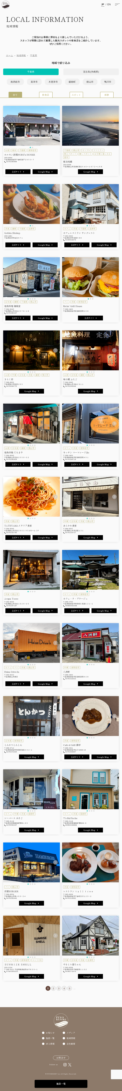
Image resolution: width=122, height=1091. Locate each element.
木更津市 (53, 82)
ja (102, 4)
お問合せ (61, 1057)
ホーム (9, 55)
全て (15, 95)
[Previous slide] (7, 126)
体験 (106, 95)
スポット (76, 95)
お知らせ (50, 1032)
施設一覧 (61, 1083)
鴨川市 (107, 82)
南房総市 (15, 82)
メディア (71, 1032)
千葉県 (33, 55)
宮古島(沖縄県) (91, 71)
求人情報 (50, 1043)
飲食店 (45, 95)
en (109, 4)
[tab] (30, 147)
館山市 (90, 82)
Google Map (44, 171)
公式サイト (16, 171)
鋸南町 (72, 82)
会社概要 (71, 1043)
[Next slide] (55, 126)
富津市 (34, 82)
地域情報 (21, 55)
